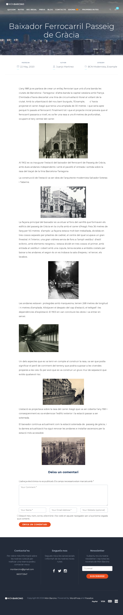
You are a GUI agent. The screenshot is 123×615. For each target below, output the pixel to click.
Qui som (11, 10)
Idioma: (72, 10)
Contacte (60, 10)
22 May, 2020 (27, 66)
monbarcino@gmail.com (22, 569)
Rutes (21, 10)
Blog (50, 10)
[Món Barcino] (15, 4)
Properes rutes (90, 10)
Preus (42, 10)
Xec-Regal (31, 10)
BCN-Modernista (97, 66)
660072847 (22, 574)
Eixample (112, 66)
